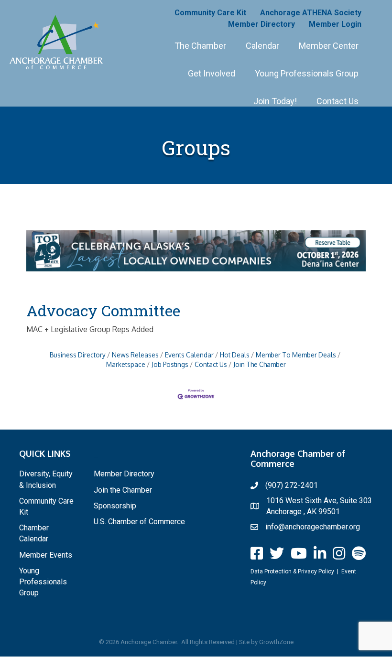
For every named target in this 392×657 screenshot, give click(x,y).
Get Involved (211, 73)
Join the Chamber (123, 490)
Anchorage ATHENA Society (310, 12)
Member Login (335, 24)
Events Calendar (189, 355)
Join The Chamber (259, 364)
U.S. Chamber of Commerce (139, 521)
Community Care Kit (210, 12)
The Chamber (200, 46)
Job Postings (170, 364)
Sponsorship (115, 505)
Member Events (45, 555)
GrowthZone (276, 642)
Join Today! (275, 101)
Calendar (262, 46)
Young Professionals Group (307, 73)
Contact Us (337, 101)
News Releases (135, 355)
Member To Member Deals (296, 355)
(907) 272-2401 (291, 485)
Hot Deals (235, 355)
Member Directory (261, 24)
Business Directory (78, 355)
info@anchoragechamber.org (312, 526)
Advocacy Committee (103, 310)
